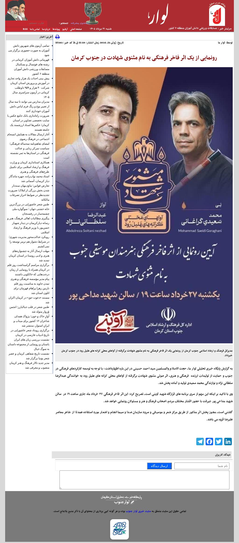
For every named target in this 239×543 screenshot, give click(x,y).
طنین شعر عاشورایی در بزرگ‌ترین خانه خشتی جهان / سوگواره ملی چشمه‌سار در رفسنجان (29, 209)
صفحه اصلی (76, 29)
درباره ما (46, 29)
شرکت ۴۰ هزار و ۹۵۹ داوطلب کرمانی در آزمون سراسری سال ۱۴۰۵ (30, 92)
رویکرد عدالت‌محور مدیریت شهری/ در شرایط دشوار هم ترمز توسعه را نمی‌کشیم (29, 241)
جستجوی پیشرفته (80, 22)
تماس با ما (35, 29)
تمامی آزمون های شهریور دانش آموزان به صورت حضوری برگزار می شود (28, 50)
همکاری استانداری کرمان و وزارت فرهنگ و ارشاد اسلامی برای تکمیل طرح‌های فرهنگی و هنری (29, 167)
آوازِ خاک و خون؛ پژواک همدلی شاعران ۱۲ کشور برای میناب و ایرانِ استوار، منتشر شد (31, 321)
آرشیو (65, 29)
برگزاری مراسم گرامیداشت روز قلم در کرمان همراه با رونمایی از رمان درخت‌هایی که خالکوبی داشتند (28, 269)
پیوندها (56, 29)
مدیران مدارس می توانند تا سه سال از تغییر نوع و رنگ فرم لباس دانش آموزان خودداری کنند (28, 106)
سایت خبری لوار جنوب (138, 511)
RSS (25, 29)
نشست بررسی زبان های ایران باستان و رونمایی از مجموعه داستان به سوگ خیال (28, 344)
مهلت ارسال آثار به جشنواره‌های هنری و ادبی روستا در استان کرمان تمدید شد (29, 255)
